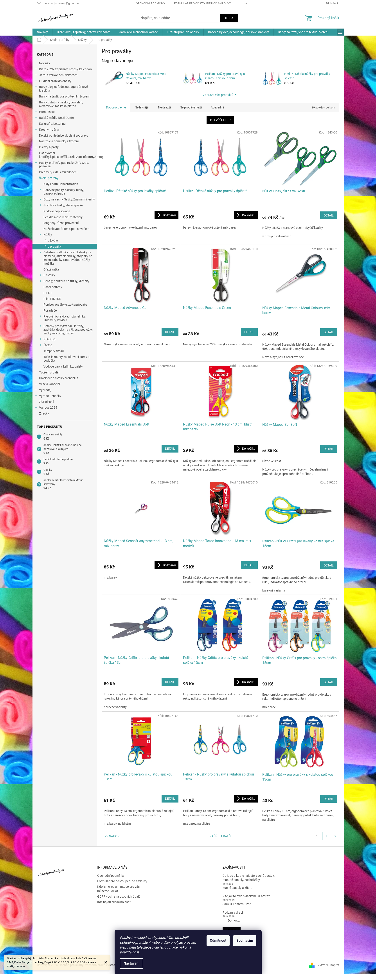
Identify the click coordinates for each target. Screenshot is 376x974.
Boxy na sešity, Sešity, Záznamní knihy (69, 199)
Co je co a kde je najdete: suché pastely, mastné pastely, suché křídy (249, 878)
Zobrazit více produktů (218, 95)
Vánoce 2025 (48, 407)
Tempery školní (53, 351)
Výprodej (45, 390)
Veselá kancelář (49, 384)
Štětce (47, 345)
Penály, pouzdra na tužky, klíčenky (66, 281)
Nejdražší (164, 107)
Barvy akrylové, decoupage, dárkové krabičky (63, 88)
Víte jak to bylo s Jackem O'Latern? (246, 896)
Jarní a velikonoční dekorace (58, 75)
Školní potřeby (48, 178)
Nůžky (47, 234)
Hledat (229, 18)
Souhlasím (244, 940)
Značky (44, 413)
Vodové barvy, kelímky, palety (63, 366)
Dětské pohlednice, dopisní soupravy (63, 135)
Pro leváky (52, 240)
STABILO (49, 339)
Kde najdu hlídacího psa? (114, 902)
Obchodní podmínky (150, 3)
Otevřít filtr (220, 120)
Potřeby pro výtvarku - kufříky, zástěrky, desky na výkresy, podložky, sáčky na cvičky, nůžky (68, 329)
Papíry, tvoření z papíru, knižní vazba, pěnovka (64, 164)
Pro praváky (53, 246)
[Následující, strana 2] (326, 836)
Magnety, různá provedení (61, 223)
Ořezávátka (51, 269)
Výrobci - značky (50, 396)
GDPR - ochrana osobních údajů (118, 896)
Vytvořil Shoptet (328, 965)
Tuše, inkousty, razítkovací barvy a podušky (66, 358)
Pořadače (50, 310)
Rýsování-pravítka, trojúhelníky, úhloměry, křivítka (64, 318)
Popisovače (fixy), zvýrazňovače (65, 304)
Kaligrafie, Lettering (52, 123)
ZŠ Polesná (46, 402)
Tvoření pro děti (49, 372)
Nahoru (115, 836)
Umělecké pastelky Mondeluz (58, 378)
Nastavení (131, 963)
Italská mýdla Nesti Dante (56, 117)
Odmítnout (218, 940)
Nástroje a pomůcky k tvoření (59, 141)
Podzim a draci (233, 912)
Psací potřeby (52, 287)
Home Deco (47, 112)
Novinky (44, 63)
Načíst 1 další (220, 836)
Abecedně (217, 107)
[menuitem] (42, 32)
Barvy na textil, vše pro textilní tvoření (64, 96)
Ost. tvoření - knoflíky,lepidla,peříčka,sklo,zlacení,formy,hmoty (68, 155)
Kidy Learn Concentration (60, 184)
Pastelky (49, 275)
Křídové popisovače (56, 211)
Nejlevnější (142, 107)
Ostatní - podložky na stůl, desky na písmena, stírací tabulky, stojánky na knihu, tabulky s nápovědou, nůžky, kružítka (67, 258)
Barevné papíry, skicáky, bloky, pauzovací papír (63, 191)
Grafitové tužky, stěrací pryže (63, 205)
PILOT (47, 293)
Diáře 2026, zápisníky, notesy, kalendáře (66, 69)
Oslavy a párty (49, 147)
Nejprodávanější (191, 107)
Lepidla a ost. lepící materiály (63, 217)
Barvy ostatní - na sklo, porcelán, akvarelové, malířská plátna (61, 104)
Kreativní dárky (49, 129)
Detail (329, 215)
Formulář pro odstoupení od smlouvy (202, 3)
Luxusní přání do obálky (55, 81)
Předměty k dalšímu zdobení (58, 172)
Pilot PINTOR (52, 299)
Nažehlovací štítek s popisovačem (66, 229)
